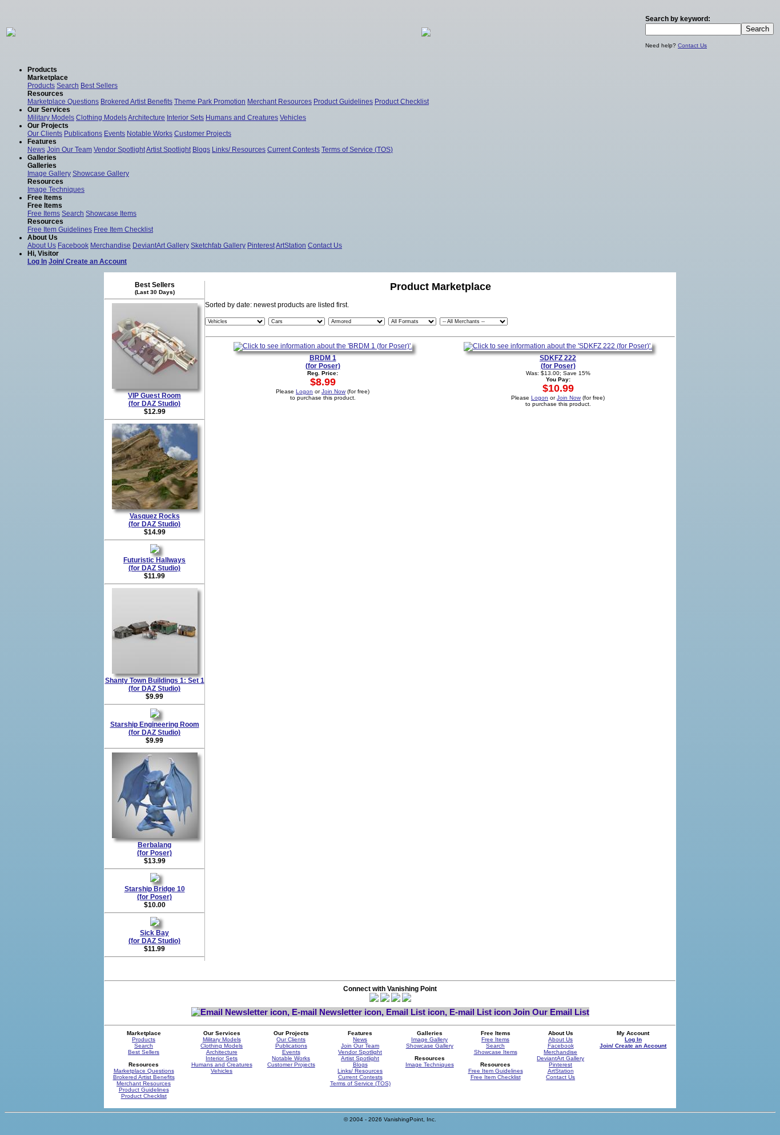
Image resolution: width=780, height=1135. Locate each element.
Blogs (201, 150)
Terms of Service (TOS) (357, 150)
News (36, 150)
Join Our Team (69, 150)
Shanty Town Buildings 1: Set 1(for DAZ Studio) (154, 685)
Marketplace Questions (63, 102)
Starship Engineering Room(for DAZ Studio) (154, 728)
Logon (304, 391)
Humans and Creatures (242, 118)
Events (114, 134)
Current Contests (293, 150)
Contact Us (692, 45)
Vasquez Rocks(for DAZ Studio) (154, 520)
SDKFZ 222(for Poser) (558, 362)
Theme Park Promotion (210, 102)
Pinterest (261, 245)
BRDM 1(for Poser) (322, 362)
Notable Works (149, 134)
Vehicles (293, 118)
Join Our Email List (551, 1012)
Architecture (146, 118)
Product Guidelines (343, 102)
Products (41, 86)
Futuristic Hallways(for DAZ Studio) (154, 564)
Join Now (333, 391)
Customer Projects (202, 134)
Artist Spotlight (168, 150)
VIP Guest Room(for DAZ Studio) (154, 400)
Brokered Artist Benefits (136, 102)
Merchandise (110, 245)
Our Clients (44, 134)
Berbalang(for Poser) (154, 849)
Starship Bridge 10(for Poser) (154, 893)
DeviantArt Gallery (160, 245)
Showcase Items (111, 214)
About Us (41, 245)
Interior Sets (185, 118)
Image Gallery (49, 174)
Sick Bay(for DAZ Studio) (154, 937)
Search (68, 86)
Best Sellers (99, 86)
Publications (83, 134)
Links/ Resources (239, 150)
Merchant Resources (279, 102)
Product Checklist (402, 102)
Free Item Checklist (123, 230)
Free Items (43, 214)
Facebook (73, 245)
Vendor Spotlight (119, 150)
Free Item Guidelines (59, 230)
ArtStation (291, 245)
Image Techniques (56, 190)
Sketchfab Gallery (218, 245)
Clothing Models (101, 118)
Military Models (50, 118)
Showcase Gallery (101, 174)
